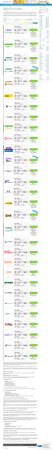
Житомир (40, 77)
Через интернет (41, 69)
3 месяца (48, 30)
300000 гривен (47, 27)
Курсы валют (6, 4)
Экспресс (40, 68)
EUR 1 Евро (26, 2)
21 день (40, 33)
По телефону (47, 56)
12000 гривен (47, 17)
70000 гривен (47, 23)
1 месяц (40, 37)
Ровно (48, 77)
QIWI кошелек (41, 48)
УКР (46, 4)
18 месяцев (47, 33)
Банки (17, 4)
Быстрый (48, 73)
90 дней (40, 36)
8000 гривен (41, 26)
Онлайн (40, 54)
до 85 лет (47, 42)
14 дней (40, 32)
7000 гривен (40, 25)
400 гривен (40, 19)
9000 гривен (41, 27)
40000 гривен (47, 21)
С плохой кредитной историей (40, 60)
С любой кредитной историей (47, 69)
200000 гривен (47, 26)
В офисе (48, 49)
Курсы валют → (27, 0)
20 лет (40, 42)
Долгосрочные (47, 38)
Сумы (48, 78)
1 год (48, 34)
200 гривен (40, 17)
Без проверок (41, 62)
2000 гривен (40, 21)
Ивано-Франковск (41, 79)
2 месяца (40, 38)
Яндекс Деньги (41, 49)
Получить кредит (33, 29)
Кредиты (10, 4)
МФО (14, 4)
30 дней (40, 34)
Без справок (41, 58)
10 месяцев (47, 32)
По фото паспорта (46, 63)
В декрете (47, 64)
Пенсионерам (41, 56)
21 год (40, 43)
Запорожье (40, 78)
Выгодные (47, 67)
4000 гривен (41, 23)
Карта (40, 46)
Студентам (40, 55)
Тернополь (47, 79)
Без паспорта (47, 54)
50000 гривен (47, 22)
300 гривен (40, 18)
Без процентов (41, 63)
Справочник (21, 4)
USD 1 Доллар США (27, 1)
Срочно (40, 67)
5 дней (40, 30)
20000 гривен (47, 19)
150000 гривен (47, 25)
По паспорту (47, 55)
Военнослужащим (46, 65)
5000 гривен (40, 24)
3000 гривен (40, 22)
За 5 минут (47, 72)
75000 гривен (47, 24)
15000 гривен (47, 18)
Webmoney (47, 48)
